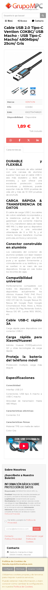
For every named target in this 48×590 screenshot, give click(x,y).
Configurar (8, 569)
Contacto (38, 20)
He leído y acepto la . (21, 521)
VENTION (30, 102)
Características (13, 149)
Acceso (23, 20)
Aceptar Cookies (35, 569)
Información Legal (34, 536)
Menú (10, 20)
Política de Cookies (23, 586)
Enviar (36, 529)
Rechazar (20, 569)
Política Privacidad (13, 539)
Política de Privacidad (12, 514)
